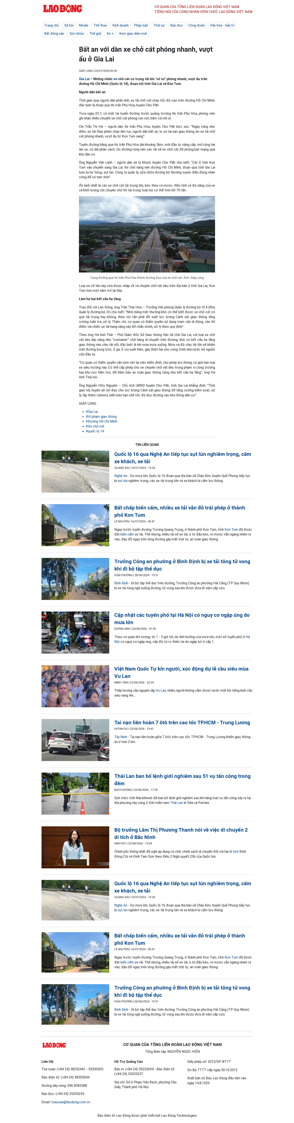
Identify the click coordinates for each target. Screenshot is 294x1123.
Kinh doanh (120, 25)
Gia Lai (84, 79)
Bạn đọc (176, 25)
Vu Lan (161, 690)
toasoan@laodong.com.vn (70, 1102)
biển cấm (127, 534)
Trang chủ (51, 25)
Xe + (110, 33)
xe (115, 79)
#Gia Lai (92, 412)
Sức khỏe (77, 33)
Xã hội (69, 25)
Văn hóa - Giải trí (222, 25)
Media (83, 25)
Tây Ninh (120, 737)
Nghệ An (120, 476)
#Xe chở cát (95, 426)
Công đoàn (196, 25)
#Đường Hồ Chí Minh (101, 421)
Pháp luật (141, 25)
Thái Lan (176, 803)
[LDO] (75, 472)
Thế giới (95, 33)
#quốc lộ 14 (95, 431)
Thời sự (159, 25)
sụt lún (123, 481)
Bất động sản (54, 33)
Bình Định (121, 583)
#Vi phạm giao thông (101, 417)
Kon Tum (231, 529)
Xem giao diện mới (133, 33)
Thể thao (100, 25)
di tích (234, 851)
